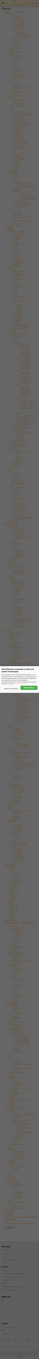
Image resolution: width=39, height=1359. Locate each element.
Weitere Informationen (11, 688)
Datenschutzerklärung (20, 684)
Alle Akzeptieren (29, 688)
